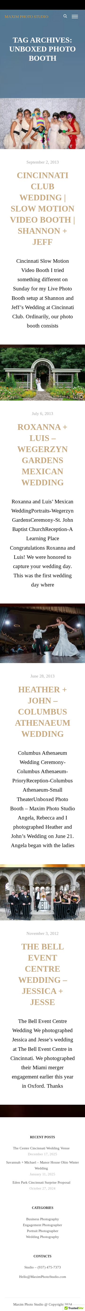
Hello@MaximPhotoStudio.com (42, 1277)
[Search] (65, 16)
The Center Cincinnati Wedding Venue (41, 1148)
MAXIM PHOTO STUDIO (26, 16)
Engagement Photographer (42, 1225)
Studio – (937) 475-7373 (42, 1267)
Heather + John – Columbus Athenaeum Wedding (42, 712)
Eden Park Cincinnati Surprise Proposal (41, 1182)
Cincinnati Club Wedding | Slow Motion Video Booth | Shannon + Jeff (42, 209)
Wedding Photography (42, 1237)
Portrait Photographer (42, 1231)
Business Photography (42, 1219)
